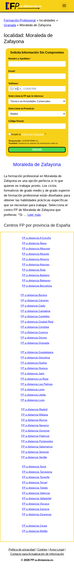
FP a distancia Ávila (34, 269)
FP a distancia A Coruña (36, 237)
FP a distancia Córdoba (35, 326)
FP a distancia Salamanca (37, 446)
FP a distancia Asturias (35, 264)
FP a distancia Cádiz (33, 305)
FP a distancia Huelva (34, 362)
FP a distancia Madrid (34, 409)
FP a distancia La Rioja (34, 378)
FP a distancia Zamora (35, 508)
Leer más (34, 215)
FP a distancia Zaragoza (36, 514)
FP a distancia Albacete (36, 248)
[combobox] (15, 88)
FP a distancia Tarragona (37, 471)
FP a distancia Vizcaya (35, 503)
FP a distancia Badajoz (36, 275)
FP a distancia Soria (34, 466)
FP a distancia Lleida (33, 394)
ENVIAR (37, 149)
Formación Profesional (20, 20)
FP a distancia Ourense (35, 430)
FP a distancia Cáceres (35, 300)
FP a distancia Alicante (35, 253)
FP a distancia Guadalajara (37, 352)
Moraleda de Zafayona (37, 164)
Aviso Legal (57, 549)
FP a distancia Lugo (33, 400)
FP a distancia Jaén (32, 373)
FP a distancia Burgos (34, 295)
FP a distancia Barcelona (37, 285)
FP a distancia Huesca (34, 368)
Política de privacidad (22, 549)
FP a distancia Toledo (35, 487)
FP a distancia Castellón (35, 316)
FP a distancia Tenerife (36, 477)
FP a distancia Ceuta (34, 525)
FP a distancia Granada (35, 342)
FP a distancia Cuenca (34, 332)
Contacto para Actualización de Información (37, 553)
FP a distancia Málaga (34, 414)
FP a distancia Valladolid (36, 498)
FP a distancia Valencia (36, 493)
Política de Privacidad (32, 134)
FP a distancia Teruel (34, 482)
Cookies (42, 549)
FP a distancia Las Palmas (37, 384)
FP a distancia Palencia (35, 435)
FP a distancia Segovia (35, 451)
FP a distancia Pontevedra (37, 441)
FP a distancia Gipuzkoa (35, 357)
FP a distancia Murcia (34, 419)
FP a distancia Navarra (35, 425)
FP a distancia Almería (35, 259)
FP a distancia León (33, 389)
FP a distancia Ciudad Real (37, 321)
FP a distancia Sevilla (34, 457)
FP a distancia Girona (34, 337)
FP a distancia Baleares (36, 280)
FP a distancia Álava (34, 243)
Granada (10, 25)
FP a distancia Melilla (34, 531)
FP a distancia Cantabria (35, 310)
